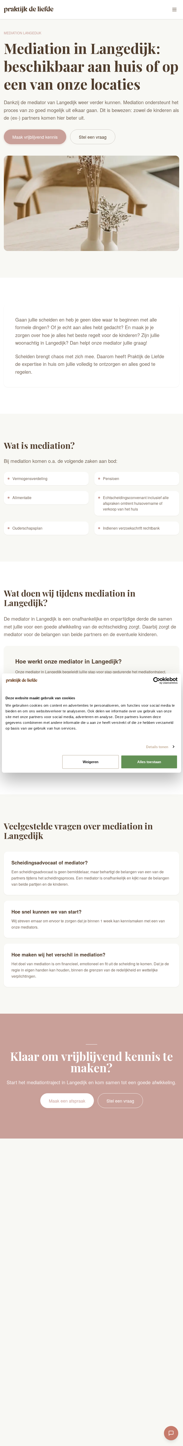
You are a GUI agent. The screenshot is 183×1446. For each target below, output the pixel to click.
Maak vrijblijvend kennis (35, 137)
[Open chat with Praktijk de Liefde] (171, 1433)
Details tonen (157, 747)
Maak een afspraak (67, 1101)
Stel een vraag (93, 137)
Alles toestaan (149, 762)
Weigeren (91, 762)
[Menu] (174, 9)
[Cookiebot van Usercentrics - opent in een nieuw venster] (157, 680)
